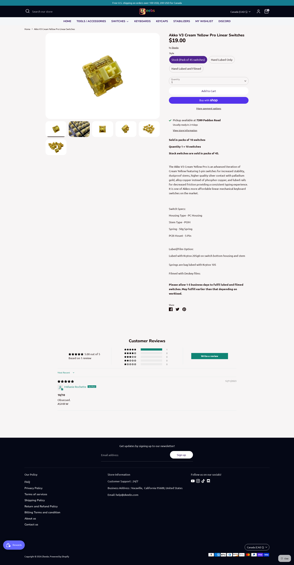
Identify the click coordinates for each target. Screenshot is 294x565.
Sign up (181, 454)
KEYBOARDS (142, 21)
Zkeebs (175, 47)
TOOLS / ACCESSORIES (91, 21)
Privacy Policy (33, 488)
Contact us (31, 524)
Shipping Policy (34, 500)
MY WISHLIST (204, 21)
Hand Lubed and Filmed (186, 68)
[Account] (258, 11)
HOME (67, 21)
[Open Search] (27, 11)
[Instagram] (198, 481)
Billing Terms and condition (42, 512)
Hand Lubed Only (221, 59)
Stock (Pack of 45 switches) (188, 59)
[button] (130, 349)
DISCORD (225, 21)
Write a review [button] (209, 356)
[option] (102, 77)
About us (30, 518)
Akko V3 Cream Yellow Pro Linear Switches (54, 29)
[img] (66, 381)
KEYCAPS (162, 21)
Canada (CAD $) (238, 11)
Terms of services (35, 494)
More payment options (208, 108)
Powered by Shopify (59, 556)
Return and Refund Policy (41, 506)
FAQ (27, 482)
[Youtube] (193, 481)
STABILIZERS (181, 21)
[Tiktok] (203, 481)
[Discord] (208, 481)
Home (27, 29)
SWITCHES (118, 21)
